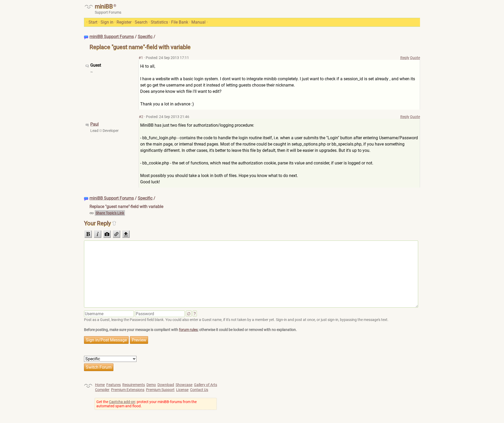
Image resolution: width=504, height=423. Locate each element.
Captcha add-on (122, 402)
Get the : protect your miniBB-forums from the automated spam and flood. (146, 404)
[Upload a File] (126, 234)
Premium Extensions (127, 390)
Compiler (102, 390)
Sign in (107, 22)
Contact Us (199, 390)
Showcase (184, 385)
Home (100, 385)
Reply (404, 58)
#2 (141, 117)
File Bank (179, 22)
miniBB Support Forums (112, 36)
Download (166, 385)
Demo (151, 385)
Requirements (133, 385)
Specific (145, 36)
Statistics (159, 22)
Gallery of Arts (205, 385)
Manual (198, 22)
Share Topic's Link (110, 213)
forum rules (188, 330)
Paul (94, 124)
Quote (415, 58)
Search (141, 22)
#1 (141, 58)
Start (92, 22)
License (182, 390)
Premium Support (160, 390)
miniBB (104, 6)
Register (124, 22)
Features (113, 385)
